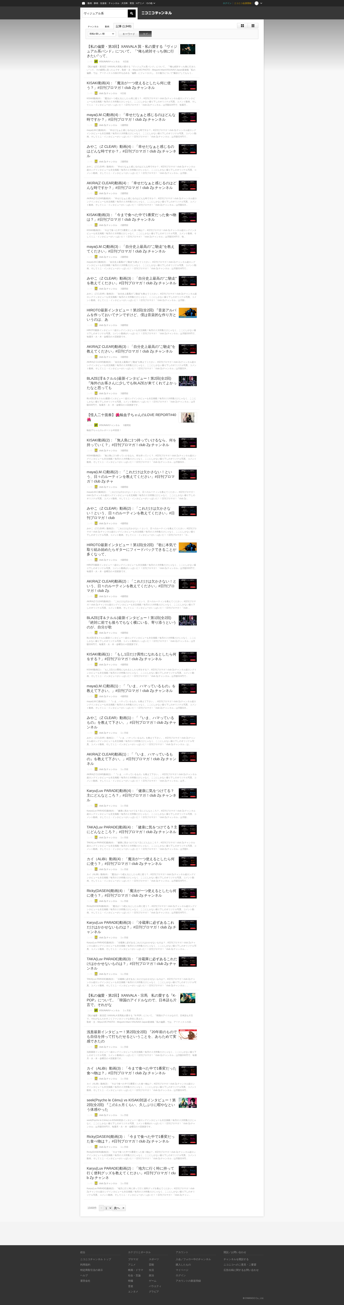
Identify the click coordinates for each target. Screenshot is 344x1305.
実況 (132, 3)
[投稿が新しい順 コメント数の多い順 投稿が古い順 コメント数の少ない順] (102, 33)
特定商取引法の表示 (91, 1269)
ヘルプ (84, 1275)
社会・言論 (134, 1275)
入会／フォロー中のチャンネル (193, 1259)
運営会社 (85, 1280)
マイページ (182, 1269)
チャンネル (114, 3)
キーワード (129, 34)
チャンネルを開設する (236, 1259)
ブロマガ (133, 1259)
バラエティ (155, 1286)
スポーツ (154, 1259)
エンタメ (133, 1291)
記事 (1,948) (123, 26)
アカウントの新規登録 (188, 1280)
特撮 (130, 1280)
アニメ (132, 1264)
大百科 (124, 3)
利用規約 (85, 1264)
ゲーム (152, 1280)
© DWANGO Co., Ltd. (253, 1298)
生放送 (103, 3)
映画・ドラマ (135, 1269)
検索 (132, 13)
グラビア (154, 1291)
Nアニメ (140, 3)
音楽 (130, 1286)
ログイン (227, 3)
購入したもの (183, 1264)
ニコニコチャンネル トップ (95, 1259)
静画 (96, 3)
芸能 (151, 1264)
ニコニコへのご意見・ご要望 (240, 1264)
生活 (151, 1269)
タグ (145, 34)
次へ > (119, 1207)
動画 (90, 3)
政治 (151, 1275)
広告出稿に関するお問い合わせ (241, 1269)
